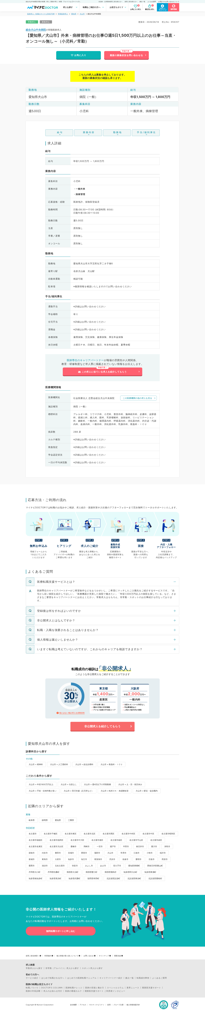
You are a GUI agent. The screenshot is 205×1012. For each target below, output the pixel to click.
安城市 (71, 853)
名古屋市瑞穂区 (35, 840)
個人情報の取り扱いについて (67, 956)
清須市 (45, 865)
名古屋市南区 (116, 840)
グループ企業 (119, 1005)
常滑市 (123, 853)
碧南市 (32, 853)
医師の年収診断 (33, 991)
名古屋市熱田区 (56, 840)
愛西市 (32, 865)
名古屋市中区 (148, 833)
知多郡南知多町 (35, 878)
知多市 (71, 859)
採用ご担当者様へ (32, 956)
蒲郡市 (97, 853)
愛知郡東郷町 (134, 865)
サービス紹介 (32, 978)
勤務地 (117, 132)
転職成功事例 (143, 978)
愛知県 (73, 14)
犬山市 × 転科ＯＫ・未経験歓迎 (114, 791)
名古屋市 (33, 833)
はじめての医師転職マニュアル (82, 978)
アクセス (83, 1005)
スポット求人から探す (92, 968)
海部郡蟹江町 (91, 872)
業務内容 (89, 132)
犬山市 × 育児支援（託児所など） (78, 791)
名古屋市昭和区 (168, 833)
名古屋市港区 (97, 840)
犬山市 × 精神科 (36, 764)
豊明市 (138, 859)
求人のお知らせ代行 (52, 991)
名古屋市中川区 (77, 840)
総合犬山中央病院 (36, 29)
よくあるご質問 (159, 978)
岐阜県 (32, 820)
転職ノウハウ (32, 988)
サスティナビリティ (96, 1005)
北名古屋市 (60, 865)
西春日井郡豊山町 (155, 865)
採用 (109, 1005)
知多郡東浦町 (150, 872)
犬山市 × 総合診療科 (84, 764)
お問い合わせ (89, 956)
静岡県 (45, 820)
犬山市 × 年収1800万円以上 (41, 784)
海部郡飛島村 (110, 872)
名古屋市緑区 (156, 840)
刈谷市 (45, 853)
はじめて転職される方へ (52, 978)
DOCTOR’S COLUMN (52, 988)
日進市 (152, 859)
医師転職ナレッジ (74, 988)
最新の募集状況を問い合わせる (126, 55)
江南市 (136, 853)
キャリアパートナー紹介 (110, 978)
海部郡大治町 (72, 872)
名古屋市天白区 (56, 846)
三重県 (71, 820)
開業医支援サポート (151, 988)
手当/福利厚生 (146, 132)
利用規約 (47, 956)
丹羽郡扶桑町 (53, 872)
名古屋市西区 (108, 833)
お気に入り (80, 55)
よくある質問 (152, 1)
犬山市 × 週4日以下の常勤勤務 (97, 784)
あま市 (103, 865)
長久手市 (117, 865)
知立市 (84, 859)
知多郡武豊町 (74, 878)
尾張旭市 (98, 859)
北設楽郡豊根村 (155, 878)
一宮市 (100, 846)
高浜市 (112, 859)
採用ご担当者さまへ (131, 1)
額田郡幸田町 (93, 878)
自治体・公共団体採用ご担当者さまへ (110, 1)
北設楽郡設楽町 (113, 878)
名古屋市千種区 (50, 833)
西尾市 (84, 853)
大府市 (58, 859)
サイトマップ (104, 956)
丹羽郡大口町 (34, 872)
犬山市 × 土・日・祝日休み (130, 784)
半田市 (126, 846)
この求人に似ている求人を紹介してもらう (104, 371)
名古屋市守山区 (136, 840)
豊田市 (58, 853)
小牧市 (150, 853)
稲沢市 (163, 853)
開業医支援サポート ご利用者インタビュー (105, 991)
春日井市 (140, 846)
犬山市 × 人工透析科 (59, 764)
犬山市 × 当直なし (69, 784)
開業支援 (117, 956)
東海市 (45, 859)
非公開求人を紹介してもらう (102, 726)
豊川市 (154, 846)
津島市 (167, 846)
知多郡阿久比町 (130, 872)
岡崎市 (87, 846)
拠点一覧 (142, 1)
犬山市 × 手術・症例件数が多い (42, 791)
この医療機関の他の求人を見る (137, 398)
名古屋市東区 (70, 833)
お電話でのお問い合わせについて (168, 1)
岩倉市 (125, 859)
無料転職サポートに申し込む (60, 931)
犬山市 (82, 14)
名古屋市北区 (89, 833)
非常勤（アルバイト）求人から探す (62, 968)
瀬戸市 (113, 846)
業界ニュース (133, 988)
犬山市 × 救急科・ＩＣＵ (111, 764)
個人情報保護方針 (133, 1005)
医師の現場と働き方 (94, 988)
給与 (60, 132)
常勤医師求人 (63, 14)
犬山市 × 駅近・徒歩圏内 (147, 791)
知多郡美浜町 (55, 878)
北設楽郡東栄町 (134, 878)
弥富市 (75, 865)
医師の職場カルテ (73, 991)
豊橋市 (73, 846)
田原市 (165, 859)
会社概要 (73, 1005)
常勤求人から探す (34, 968)
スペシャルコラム (115, 988)
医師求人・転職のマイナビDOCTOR (41, 14)
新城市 (32, 859)
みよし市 (89, 865)
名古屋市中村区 (128, 833)
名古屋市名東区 (35, 846)
